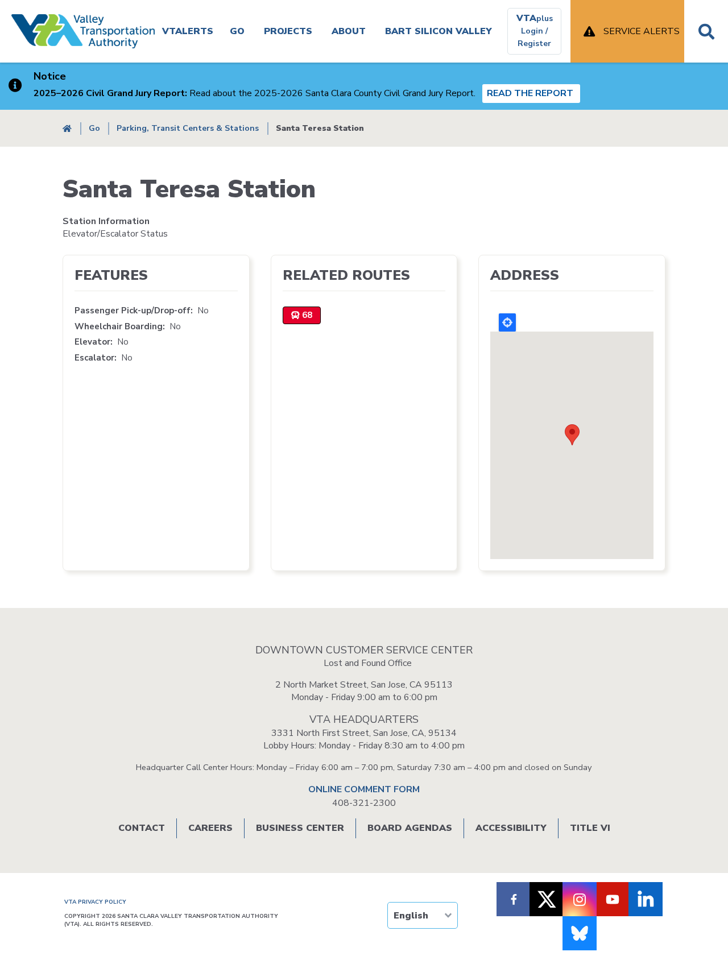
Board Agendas (409, 828)
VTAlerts (187, 31)
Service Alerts (641, 31)
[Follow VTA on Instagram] (579, 899)
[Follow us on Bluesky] (579, 933)
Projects (288, 31)
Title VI (590, 828)
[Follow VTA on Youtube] (612, 899)
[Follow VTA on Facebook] (514, 899)
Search (706, 31)
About (349, 31)
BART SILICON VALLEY (438, 31)
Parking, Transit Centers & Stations (188, 128)
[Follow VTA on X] (547, 899)
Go (237, 31)
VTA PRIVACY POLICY (95, 902)
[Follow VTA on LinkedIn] (645, 899)
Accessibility (511, 828)
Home (67, 128)
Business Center (300, 828)
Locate (507, 322)
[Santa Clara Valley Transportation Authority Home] (82, 31)
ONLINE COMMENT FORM (364, 789)
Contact (141, 828)
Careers (210, 828)
